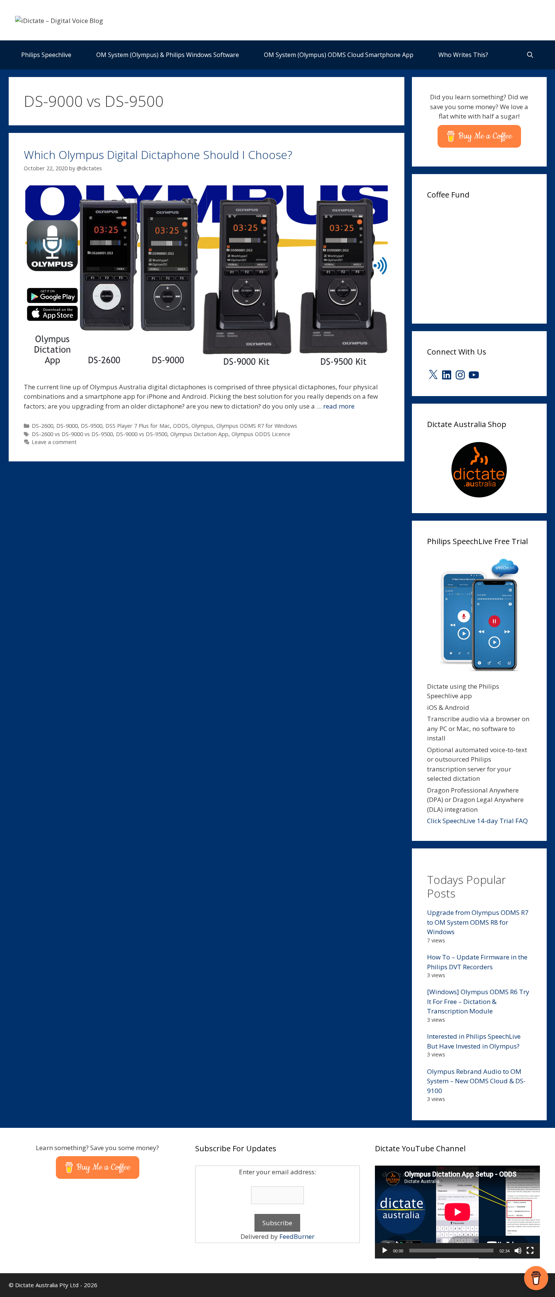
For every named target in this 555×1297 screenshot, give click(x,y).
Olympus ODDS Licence (260, 434)
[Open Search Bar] (530, 54)
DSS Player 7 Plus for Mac (137, 425)
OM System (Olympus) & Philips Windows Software (167, 55)
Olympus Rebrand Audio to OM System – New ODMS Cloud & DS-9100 (476, 1081)
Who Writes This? (463, 55)
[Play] (384, 1250)
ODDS (180, 425)
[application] (457, 1212)
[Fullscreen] (530, 1250)
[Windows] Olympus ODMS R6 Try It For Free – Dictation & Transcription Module (478, 1001)
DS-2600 (42, 425)
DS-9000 (67, 425)
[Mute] (518, 1250)
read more (339, 406)
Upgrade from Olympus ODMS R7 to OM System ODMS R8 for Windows (478, 922)
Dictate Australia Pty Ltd (47, 1285)
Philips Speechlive (46, 55)
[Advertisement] (483, 259)
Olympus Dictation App (199, 434)
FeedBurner (296, 1236)
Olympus (202, 425)
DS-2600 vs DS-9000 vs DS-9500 (72, 434)
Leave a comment (54, 442)
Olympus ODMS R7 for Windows (256, 425)
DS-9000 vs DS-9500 (141, 434)
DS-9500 (91, 425)
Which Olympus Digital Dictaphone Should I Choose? (158, 154)
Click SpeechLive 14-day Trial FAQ (477, 820)
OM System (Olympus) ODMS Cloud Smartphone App (338, 55)
